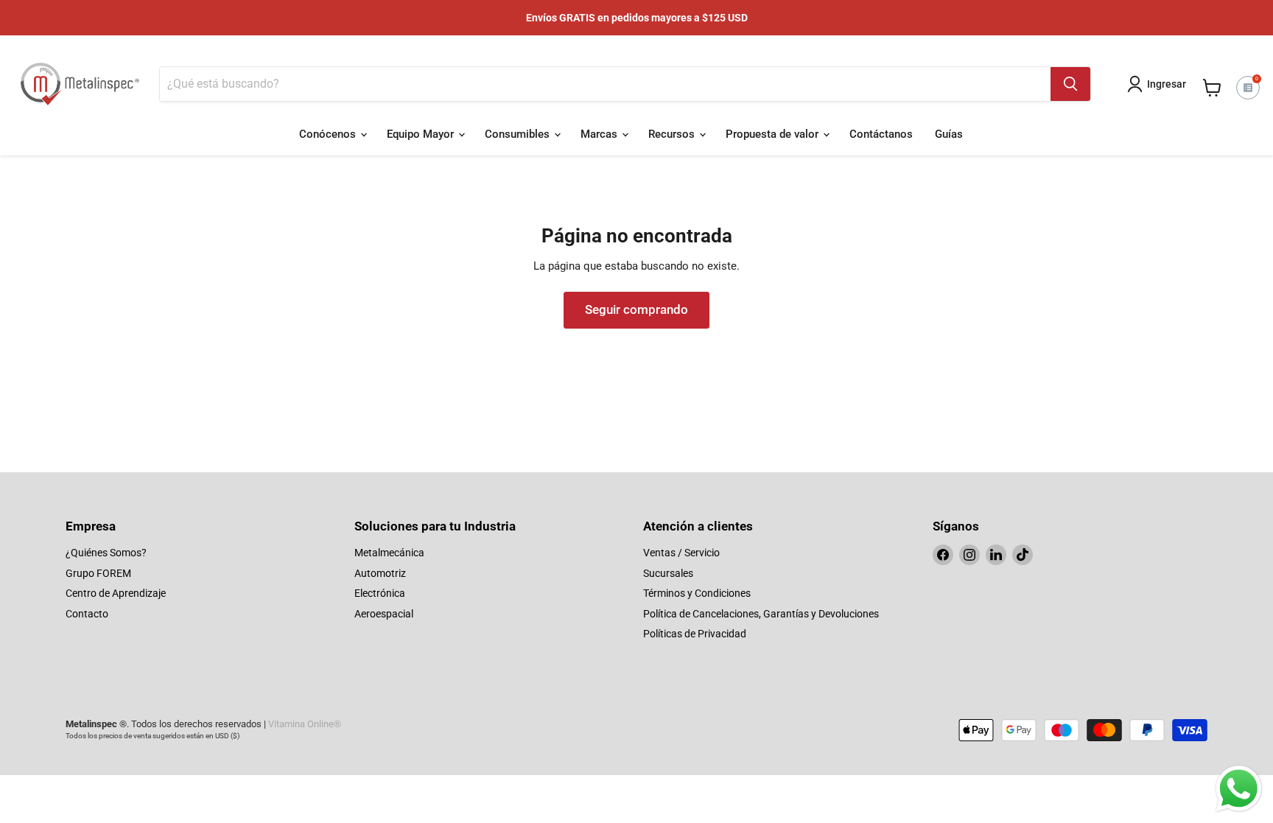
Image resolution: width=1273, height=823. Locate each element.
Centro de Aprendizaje (116, 593)
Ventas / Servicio (681, 552)
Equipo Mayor (422, 134)
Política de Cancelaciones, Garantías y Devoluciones (761, 614)
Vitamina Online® (304, 723)
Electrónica (379, 593)
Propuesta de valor (773, 134)
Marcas (600, 134)
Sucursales (668, 573)
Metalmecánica (389, 552)
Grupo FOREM (98, 573)
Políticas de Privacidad (694, 634)
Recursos (673, 134)
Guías (949, 134)
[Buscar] (1070, 84)
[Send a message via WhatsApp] (1239, 789)
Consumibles (519, 134)
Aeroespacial (383, 614)
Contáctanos (881, 134)
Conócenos (329, 134)
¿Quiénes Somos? (106, 552)
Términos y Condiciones (697, 593)
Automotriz (380, 573)
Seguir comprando (636, 309)
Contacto (87, 614)
